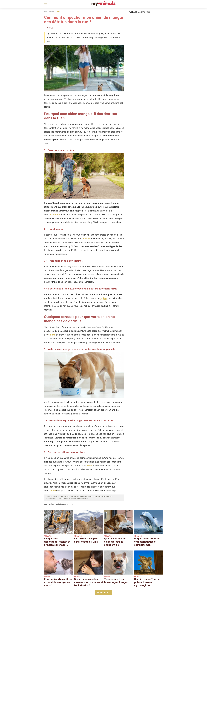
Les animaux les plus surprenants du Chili (86, 540)
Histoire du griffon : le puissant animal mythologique (147, 582)
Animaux (48, 536)
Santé (58, 12)
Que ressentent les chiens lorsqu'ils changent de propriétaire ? (115, 541)
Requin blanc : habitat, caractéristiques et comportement (147, 541)
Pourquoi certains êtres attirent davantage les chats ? (58, 582)
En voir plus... (103, 592)
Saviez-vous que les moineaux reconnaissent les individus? (88, 582)
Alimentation (49, 12)
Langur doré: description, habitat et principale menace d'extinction (57, 541)
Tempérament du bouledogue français (116, 581)
